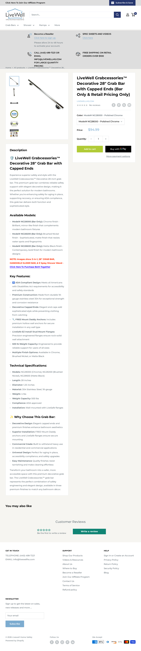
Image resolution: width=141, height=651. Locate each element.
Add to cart (90, 149)
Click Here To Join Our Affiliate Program (25, 3)
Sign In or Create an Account (119, 555)
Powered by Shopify (15, 640)
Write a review (89, 531)
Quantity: (81, 139)
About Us (67, 564)
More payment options (118, 156)
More (57, 25)
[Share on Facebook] (114, 105)
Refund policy (70, 589)
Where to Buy (70, 568)
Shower (27, 25)
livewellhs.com (85, 101)
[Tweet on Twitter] (124, 105)
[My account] (127, 14)
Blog (106, 572)
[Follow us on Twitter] (57, 642)
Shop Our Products (73, 555)
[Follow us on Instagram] (62, 642)
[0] (133, 14)
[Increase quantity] (106, 139)
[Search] (117, 15)
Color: (100, 115)
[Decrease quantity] (91, 139)
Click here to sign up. (45, 37)
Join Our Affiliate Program (76, 577)
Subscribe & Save (124, 3)
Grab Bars (11, 25)
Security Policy (111, 568)
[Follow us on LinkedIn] (73, 642)
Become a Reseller (72, 572)
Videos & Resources (73, 559)
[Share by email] (129, 105)
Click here (88, 37)
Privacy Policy (111, 559)
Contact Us (68, 581)
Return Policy (111, 564)
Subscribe (15, 624)
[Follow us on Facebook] (52, 642)
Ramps (43, 25)
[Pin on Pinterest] (119, 105)
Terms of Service (71, 585)
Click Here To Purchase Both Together (30, 267)
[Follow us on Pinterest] (67, 642)
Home (8, 67)
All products (19, 67)
